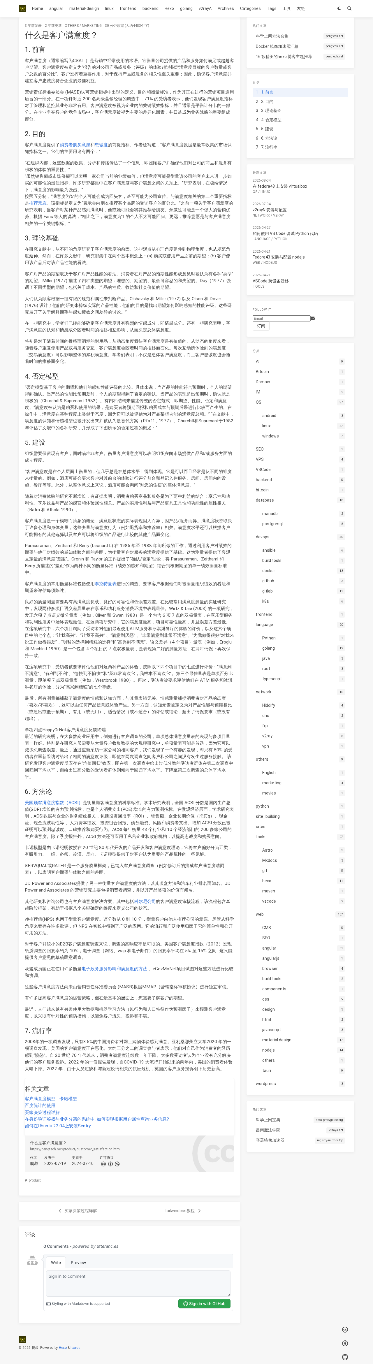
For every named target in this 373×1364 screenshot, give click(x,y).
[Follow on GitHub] (345, 1357)
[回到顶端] (256, 1352)
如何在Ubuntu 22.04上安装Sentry (58, 1126)
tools (258, 286)
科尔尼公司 (145, 901)
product (35, 1180)
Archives (226, 8)
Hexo (169, 8)
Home (37, 8)
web (256, 263)
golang (186, 8)
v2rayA (205, 8)
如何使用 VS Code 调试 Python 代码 (285, 233)
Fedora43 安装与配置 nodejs (279, 257)
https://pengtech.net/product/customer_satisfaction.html (75, 1149)
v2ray (278, 215)
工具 (287, 8)
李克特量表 (106, 583)
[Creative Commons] (103, 1163)
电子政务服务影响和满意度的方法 (114, 968)
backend (150, 8)
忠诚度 (101, 144)
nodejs (270, 263)
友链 (301, 8)
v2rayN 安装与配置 (270, 210)
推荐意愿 (38, 203)
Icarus (75, 1348)
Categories (250, 8)
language (261, 239)
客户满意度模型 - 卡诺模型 (51, 1098)
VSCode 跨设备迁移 (271, 280)
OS (255, 192)
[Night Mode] (339, 8)
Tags (272, 8)
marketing (92, 26)
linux (109, 8)
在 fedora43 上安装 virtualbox (280, 186)
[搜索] (349, 8)
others (72, 26)
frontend (128, 8)
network (261, 215)
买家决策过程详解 (42, 1112)
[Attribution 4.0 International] (345, 1343)
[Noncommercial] (116, 1163)
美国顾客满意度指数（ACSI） (54, 802)
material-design (84, 8)
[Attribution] (109, 1163)
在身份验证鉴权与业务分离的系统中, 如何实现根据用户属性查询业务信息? (97, 1119)
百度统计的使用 (40, 1105)
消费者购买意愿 (75, 144)
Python (281, 239)
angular (56, 8)
